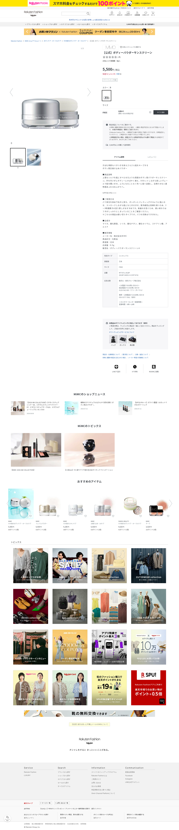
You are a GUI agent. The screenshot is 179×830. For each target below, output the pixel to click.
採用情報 (83, 824)
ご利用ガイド (96, 779)
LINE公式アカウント (132, 782)
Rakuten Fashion (16, 41)
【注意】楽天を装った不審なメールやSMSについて (89, 724)
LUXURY (27, 775)
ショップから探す (64, 776)
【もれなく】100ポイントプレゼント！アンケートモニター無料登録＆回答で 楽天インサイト (71, 809)
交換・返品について (141, 354)
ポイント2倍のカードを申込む (103, 814)
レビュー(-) (152, 157)
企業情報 (27, 824)
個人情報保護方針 (37, 824)
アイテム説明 (119, 157)
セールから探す (63, 783)
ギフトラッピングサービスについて (121, 332)
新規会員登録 (130, 772)
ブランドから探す (64, 772)
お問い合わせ (96, 783)
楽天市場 (150, 8)
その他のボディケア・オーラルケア (75, 41)
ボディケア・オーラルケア (52, 41)
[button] (50, 92)
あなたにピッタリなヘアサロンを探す (36, 814)
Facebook (129, 776)
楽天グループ (138, 8)
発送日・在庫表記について (111, 354)
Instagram (128, 779)
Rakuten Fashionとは (99, 776)
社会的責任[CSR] (72, 824)
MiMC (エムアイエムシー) (33, 41)
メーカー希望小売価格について (138, 358)
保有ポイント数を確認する (135, 814)
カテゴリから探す (64, 779)
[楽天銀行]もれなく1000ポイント (119, 8)
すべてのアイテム (64, 786)
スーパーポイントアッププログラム (104, 772)
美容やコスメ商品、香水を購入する (71, 814)
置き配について (128, 354)
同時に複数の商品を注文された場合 (114, 358)
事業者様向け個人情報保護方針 (55, 824)
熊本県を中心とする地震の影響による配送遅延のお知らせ (89, 20)
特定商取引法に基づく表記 (100, 790)
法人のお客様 (96, 786)
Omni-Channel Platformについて (103, 793)
